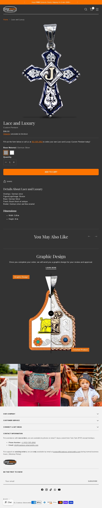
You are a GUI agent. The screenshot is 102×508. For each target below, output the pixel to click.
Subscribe (92, 481)
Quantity (7, 157)
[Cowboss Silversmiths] (10, 9)
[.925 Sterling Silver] (11, 152)
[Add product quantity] (13, 162)
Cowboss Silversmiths (23, 502)
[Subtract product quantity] (5, 162)
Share (9, 181)
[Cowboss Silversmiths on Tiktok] (51, 490)
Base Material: (16, 148)
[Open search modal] (86, 9)
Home (5, 20)
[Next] (77, 2)
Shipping (6, 134)
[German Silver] (5, 152)
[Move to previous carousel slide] (89, 236)
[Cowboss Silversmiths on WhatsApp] (55, 490)
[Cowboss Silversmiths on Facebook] (42, 490)
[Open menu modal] (97, 9)
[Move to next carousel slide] (96, 236)
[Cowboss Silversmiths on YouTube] (59, 490)
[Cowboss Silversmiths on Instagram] (46, 490)
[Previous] (24, 2)
